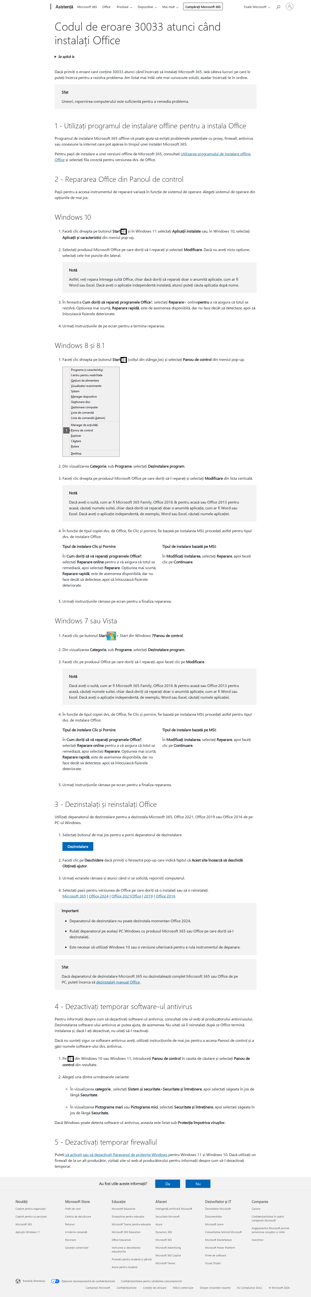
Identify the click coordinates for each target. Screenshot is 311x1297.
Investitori (258, 1240)
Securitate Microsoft (168, 1216)
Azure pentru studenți (125, 1267)
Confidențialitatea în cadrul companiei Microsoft (268, 1218)
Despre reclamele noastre (215, 1287)
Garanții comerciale (76, 1247)
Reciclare (70, 1240)
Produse (123, 7)
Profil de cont (73, 1208)
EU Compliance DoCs (249, 1287)
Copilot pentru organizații (31, 1208)
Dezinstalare (78, 846)
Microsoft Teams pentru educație (131, 1224)
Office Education (121, 1240)
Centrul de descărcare (78, 1216)
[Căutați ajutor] (278, 6)
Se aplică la (66, 56)
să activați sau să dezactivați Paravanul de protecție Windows (116, 1154)
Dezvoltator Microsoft (218, 1208)
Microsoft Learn (214, 1224)
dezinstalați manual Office (118, 981)
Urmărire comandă (76, 1232)
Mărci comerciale (183, 1287)
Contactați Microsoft (98, 1287)
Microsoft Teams (165, 1263)
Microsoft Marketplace (218, 1240)
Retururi (70, 1224)
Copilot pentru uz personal (31, 1216)
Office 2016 (165, 895)
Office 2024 (99, 895)
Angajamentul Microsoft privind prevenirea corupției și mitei (270, 1230)
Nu (198, 1183)
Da (167, 1183)
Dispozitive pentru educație (128, 1216)
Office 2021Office (126, 895)
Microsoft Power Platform (220, 1247)
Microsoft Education (123, 1208)
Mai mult (168, 7)
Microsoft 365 (87, 7)
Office (106, 7)
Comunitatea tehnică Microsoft (223, 1232)
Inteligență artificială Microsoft (174, 1208)
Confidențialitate (127, 1287)
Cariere (256, 1208)
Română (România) (34, 1281)
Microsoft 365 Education (126, 1232)
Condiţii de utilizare (154, 1287)
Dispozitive (145, 7)
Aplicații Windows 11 (28, 1232)
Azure (159, 1224)
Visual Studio (213, 1263)
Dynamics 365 (164, 1232)
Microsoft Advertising (168, 1247)
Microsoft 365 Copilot (168, 1255)
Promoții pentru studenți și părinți (132, 1259)
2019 (148, 895)
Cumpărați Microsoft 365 (203, 7)
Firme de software (215, 1255)
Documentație (213, 1216)
